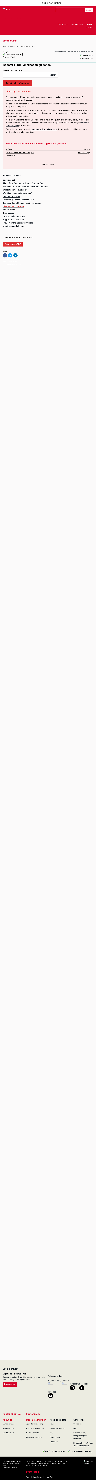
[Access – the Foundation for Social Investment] (86, 57)
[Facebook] (5, 255)
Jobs (75, 1428)
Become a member (36, 1420)
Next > (87, 149)
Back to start (48, 164)
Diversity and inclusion (13, 206)
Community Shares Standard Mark (18, 200)
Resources (54, 1442)
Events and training (57, 1428)
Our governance (9, 1424)
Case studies (55, 1437)
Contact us (77, 1424)
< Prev (9, 149)
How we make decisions (14, 216)
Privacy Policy (49, 1477)
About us (7, 1420)
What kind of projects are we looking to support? (25, 186)
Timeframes (8, 213)
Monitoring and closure (13, 226)
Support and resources (13, 219)
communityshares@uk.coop (44, 129)
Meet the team (8, 1433)
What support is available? (15, 190)
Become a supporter (34, 1437)
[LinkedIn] (15, 255)
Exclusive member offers (35, 1428)
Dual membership (33, 1433)
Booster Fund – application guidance (22, 46)
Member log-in (77, 24)
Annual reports (8, 1428)
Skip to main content (51, 3)
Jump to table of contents (17, 83)
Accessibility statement (34, 1477)
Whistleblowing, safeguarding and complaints (80, 1435)
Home (5, 46)
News (52, 1424)
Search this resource (12, 70)
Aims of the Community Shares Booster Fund (23, 183)
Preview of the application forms (18, 223)
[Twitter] (10, 255)
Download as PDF (13, 244)
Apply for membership (34, 1424)
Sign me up (9, 1384)
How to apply (84, 152)
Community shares (11, 196)
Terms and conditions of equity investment (22, 203)
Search (89, 24)
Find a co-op (63, 24)
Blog (51, 1433)
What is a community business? (17, 193)
